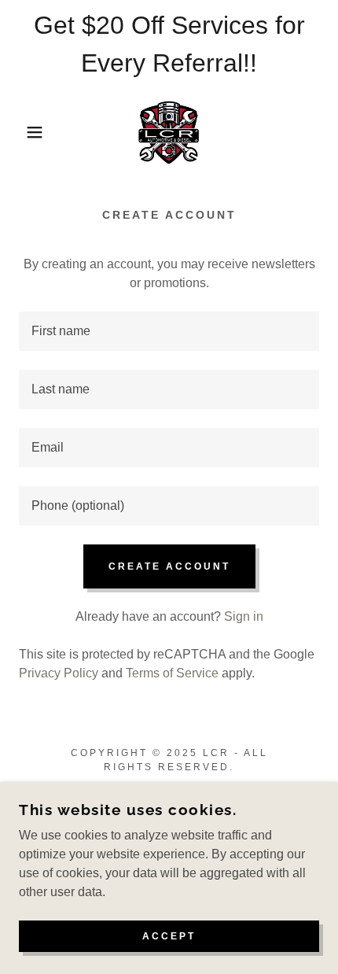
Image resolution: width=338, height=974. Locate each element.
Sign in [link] (243, 616)
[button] (25, 132)
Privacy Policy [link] (58, 673)
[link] (169, 132)
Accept (169, 936)
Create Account (169, 566)
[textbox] (169, 331)
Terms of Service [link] (172, 673)
